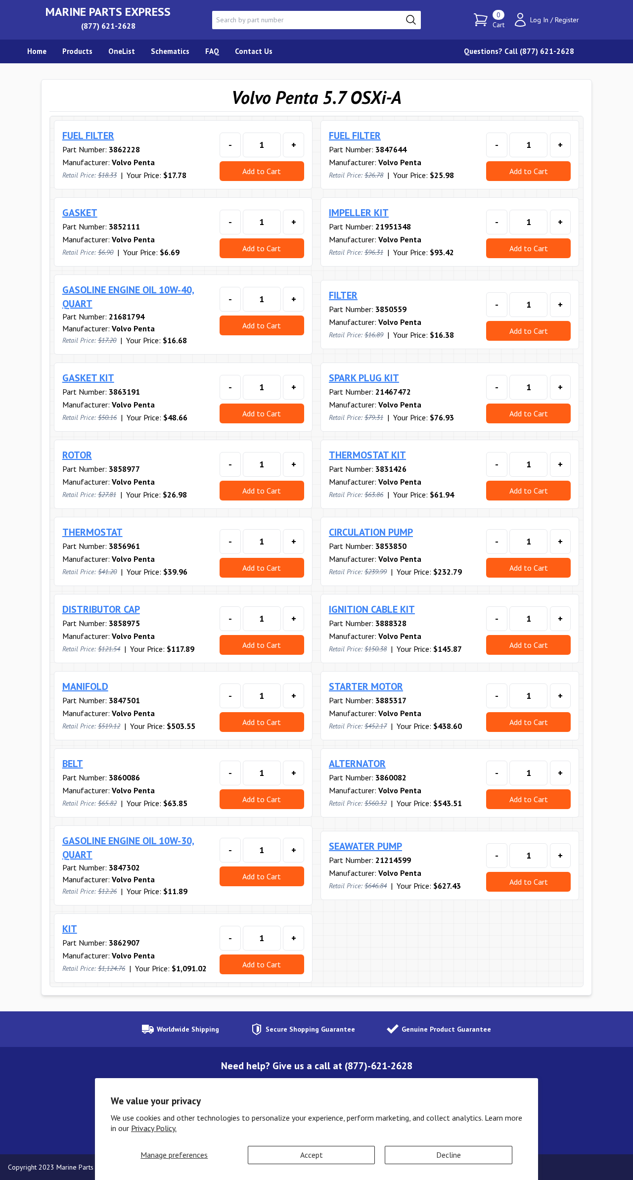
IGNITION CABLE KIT (372, 609)
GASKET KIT (88, 377)
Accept (311, 1155)
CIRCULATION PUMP (371, 532)
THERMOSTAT (92, 532)
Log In (539, 19)
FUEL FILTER (88, 135)
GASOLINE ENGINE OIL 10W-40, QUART (128, 296)
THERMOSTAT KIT (367, 455)
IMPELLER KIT (359, 212)
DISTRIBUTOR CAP (101, 609)
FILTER (343, 295)
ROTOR (77, 455)
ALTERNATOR (357, 763)
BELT (72, 763)
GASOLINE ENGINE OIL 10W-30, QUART (128, 847)
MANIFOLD (85, 686)
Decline (448, 1155)
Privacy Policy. (154, 1128)
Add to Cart (261, 171)
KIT (69, 928)
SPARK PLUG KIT (364, 377)
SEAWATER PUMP (365, 846)
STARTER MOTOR (366, 686)
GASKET (79, 212)
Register (567, 19)
